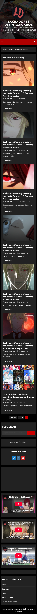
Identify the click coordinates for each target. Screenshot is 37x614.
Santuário (5, 589)
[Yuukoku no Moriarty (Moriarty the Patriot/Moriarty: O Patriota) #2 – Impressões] (18, 277)
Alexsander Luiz (10, 99)
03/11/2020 (21, 253)
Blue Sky (21, 442)
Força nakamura (8, 597)
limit (4, 585)
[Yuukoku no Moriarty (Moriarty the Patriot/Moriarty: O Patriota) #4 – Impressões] (18, 176)
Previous (13, 417)
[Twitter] (14, 458)
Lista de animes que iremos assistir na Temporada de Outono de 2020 (18, 397)
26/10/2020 (21, 302)
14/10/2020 (21, 351)
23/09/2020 (21, 402)
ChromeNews (28, 609)
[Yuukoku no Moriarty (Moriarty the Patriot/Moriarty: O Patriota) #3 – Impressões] (18, 228)
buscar (31, 433)
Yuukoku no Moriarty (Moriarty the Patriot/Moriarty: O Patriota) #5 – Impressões (18, 145)
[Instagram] (18, 458)
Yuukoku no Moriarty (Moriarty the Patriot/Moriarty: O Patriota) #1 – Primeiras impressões (18, 346)
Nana (4, 593)
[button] (2, 42)
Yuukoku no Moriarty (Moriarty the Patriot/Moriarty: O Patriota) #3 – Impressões (18, 248)
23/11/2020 (21, 150)
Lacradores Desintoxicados (18, 23)
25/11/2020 (21, 99)
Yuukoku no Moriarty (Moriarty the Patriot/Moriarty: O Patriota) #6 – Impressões (18, 93)
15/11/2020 (21, 202)
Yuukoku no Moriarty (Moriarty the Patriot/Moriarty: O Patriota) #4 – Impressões (18, 196)
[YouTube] (23, 458)
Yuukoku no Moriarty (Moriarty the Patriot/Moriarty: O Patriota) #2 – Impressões (18, 297)
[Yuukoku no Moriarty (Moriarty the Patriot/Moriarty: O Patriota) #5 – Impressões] (18, 125)
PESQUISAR (9, 426)
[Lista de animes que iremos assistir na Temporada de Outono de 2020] (18, 377)
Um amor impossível (9, 602)
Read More (8, 109)
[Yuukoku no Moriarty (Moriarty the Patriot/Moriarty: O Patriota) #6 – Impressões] (18, 73)
